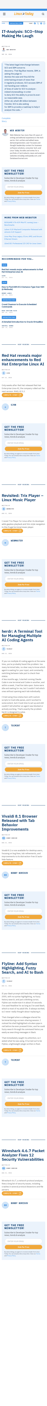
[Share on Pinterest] (41, 23)
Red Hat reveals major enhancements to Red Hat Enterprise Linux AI (22, 270)
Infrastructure (16, 23)
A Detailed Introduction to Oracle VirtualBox (22, 322)
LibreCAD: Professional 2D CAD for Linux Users (22, 243)
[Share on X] (38, 23)
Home (3, 23)
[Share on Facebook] (35, 23)
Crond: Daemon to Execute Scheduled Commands (19, 305)
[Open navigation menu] (4, 14)
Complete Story (10, 395)
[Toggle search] (43, 14)
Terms (38, 199)
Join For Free (23, 193)
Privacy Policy (11, 201)
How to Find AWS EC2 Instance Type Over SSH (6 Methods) (23, 288)
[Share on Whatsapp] (44, 23)
